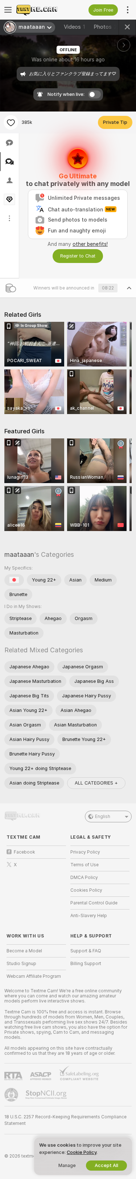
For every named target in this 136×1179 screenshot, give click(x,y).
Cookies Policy (86, 890)
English (102, 816)
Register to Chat (77, 256)
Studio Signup (21, 963)
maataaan (19, 554)
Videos (74, 27)
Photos (107, 27)
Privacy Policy (85, 852)
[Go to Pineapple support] (12, 1095)
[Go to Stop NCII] (46, 1094)
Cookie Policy (81, 1152)
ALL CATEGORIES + (96, 783)
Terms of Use (84, 864)
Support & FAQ (85, 950)
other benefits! (90, 244)
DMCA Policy (84, 877)
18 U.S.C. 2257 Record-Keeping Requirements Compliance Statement (65, 1120)
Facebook (24, 852)
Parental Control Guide (94, 902)
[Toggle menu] (8, 10)
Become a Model (24, 950)
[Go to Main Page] (42, 9)
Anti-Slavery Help (88, 915)
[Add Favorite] (11, 122)
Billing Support (85, 963)
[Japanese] (14, 580)
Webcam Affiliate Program (34, 976)
